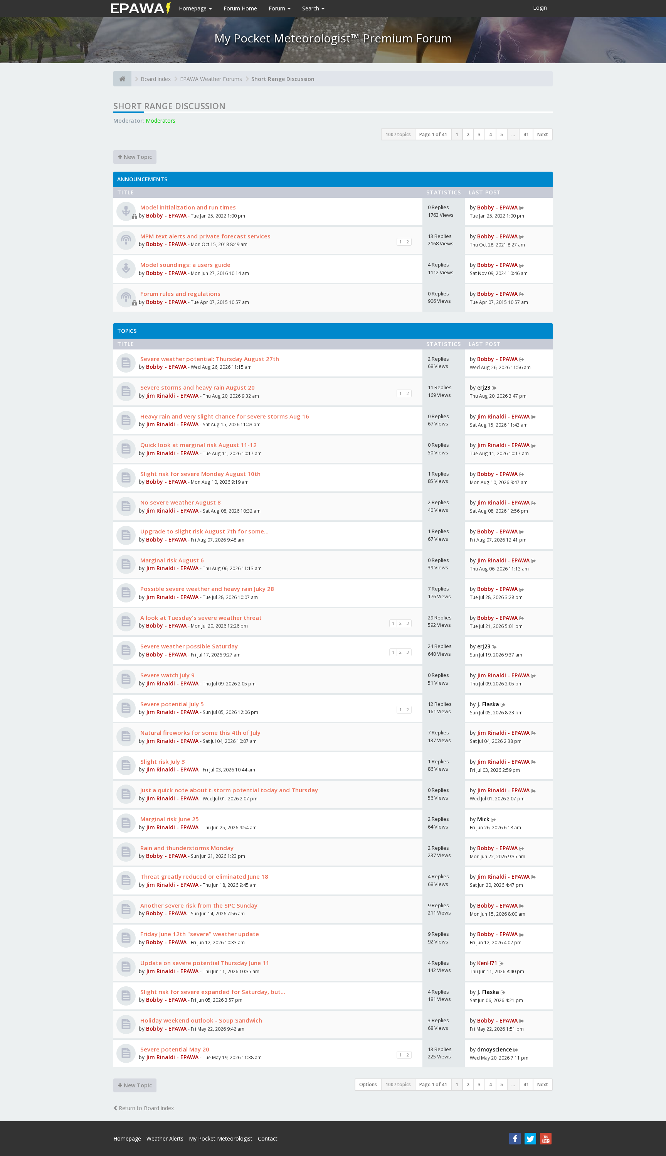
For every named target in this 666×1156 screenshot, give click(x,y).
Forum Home (240, 8)
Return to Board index (145, 1108)
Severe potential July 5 (171, 704)
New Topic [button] (137, 156)
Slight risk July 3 (162, 761)
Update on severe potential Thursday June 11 (204, 963)
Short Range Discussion (282, 79)
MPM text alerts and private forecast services (205, 236)
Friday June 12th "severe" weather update (199, 934)
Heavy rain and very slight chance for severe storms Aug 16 (224, 416)
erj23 (483, 387)
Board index (156, 79)
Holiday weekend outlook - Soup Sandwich (200, 1020)
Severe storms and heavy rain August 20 (197, 387)
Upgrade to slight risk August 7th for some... (204, 531)
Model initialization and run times (187, 207)
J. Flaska (488, 704)
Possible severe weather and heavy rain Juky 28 (206, 588)
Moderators (160, 120)
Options (368, 1084)
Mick (483, 819)
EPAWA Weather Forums (211, 79)
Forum (278, 8)
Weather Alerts (164, 1138)
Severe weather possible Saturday (188, 646)
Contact (268, 1138)
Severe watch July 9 (167, 675)
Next (542, 134)
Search (311, 8)
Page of (433, 134)
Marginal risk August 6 (171, 560)
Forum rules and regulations (179, 293)
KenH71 (487, 963)
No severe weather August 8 (180, 502)
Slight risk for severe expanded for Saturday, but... (212, 992)
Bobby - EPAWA (166, 215)
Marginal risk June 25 (169, 819)
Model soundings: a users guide (184, 264)
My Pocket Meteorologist (220, 1138)
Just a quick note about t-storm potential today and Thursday (228, 790)
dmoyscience (494, 1049)
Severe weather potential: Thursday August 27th (209, 359)
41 (526, 134)
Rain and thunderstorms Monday (186, 848)
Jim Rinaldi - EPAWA (172, 395)
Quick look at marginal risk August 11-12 (198, 445)
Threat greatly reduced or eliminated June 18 (203, 876)
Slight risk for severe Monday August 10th (200, 474)
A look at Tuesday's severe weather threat (200, 617)
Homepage (193, 8)
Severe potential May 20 (174, 1049)
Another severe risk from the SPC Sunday (198, 905)
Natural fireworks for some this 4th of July (200, 732)
